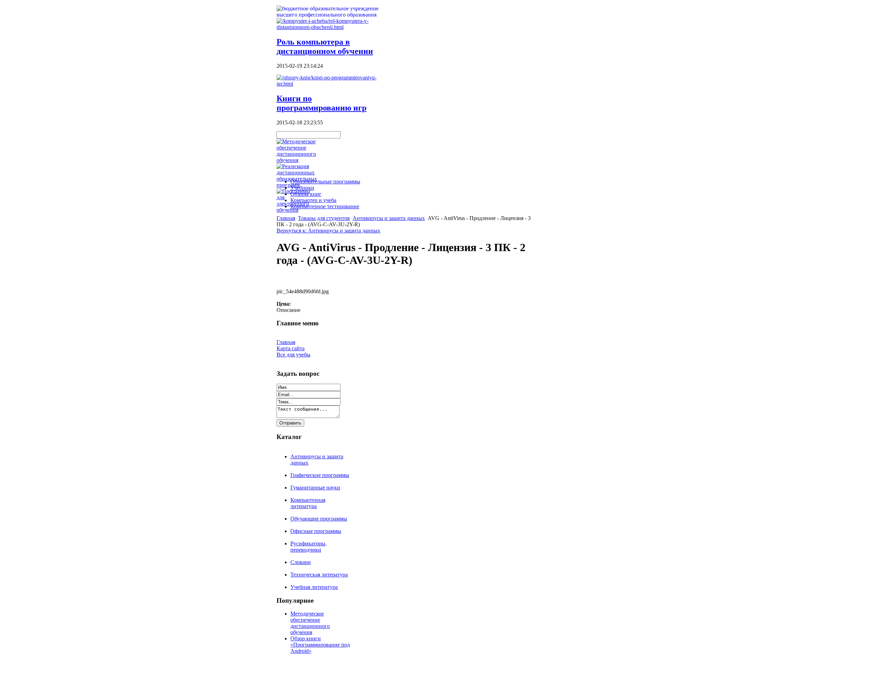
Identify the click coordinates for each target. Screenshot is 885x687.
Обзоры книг (306, 194)
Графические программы (319, 475)
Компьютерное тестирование (324, 206)
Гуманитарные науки (315, 487)
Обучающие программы (318, 519)
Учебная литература (314, 587)
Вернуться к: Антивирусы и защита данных (328, 230)
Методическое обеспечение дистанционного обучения (310, 623)
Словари (300, 562)
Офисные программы (315, 531)
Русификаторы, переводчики (308, 547)
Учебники (302, 188)
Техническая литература (319, 575)
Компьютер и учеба (313, 200)
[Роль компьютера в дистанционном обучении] (332, 27)
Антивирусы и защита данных (389, 218)
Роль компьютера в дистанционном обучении (325, 46)
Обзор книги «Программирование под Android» (320, 645)
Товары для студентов (324, 218)
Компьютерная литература (307, 503)
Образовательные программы (325, 181)
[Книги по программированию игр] (332, 84)
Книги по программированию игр (321, 103)
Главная (286, 218)
